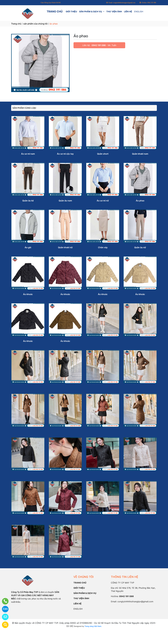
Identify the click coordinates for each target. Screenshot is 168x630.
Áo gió (28, 247)
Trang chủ (16, 23)
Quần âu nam (65, 200)
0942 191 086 (99, 45)
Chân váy (102, 247)
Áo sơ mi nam (28, 153)
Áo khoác (28, 294)
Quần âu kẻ (28, 200)
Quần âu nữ (140, 247)
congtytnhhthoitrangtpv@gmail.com (135, 601)
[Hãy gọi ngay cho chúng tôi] (3, 601)
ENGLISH (138, 11)
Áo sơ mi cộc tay (65, 153)
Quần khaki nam (140, 153)
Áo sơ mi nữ (103, 200)
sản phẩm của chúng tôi (35, 23)
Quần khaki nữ (65, 247)
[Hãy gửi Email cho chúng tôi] (3, 617)
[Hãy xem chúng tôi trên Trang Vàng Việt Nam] (3, 625)
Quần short (102, 153)
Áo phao (140, 200)
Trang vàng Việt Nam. (93, 626)
